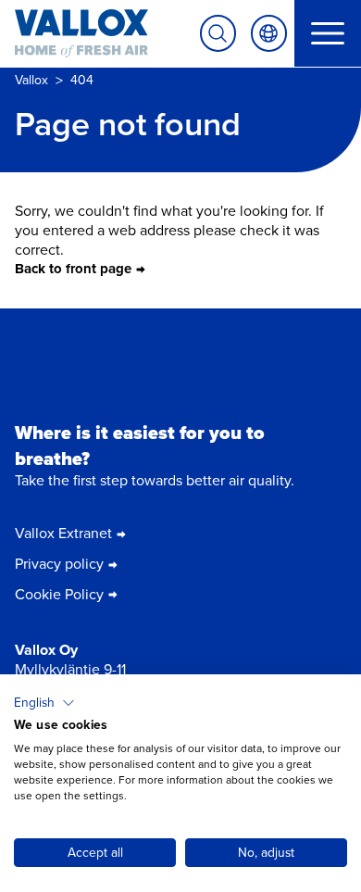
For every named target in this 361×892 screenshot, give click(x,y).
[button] (44, 703)
